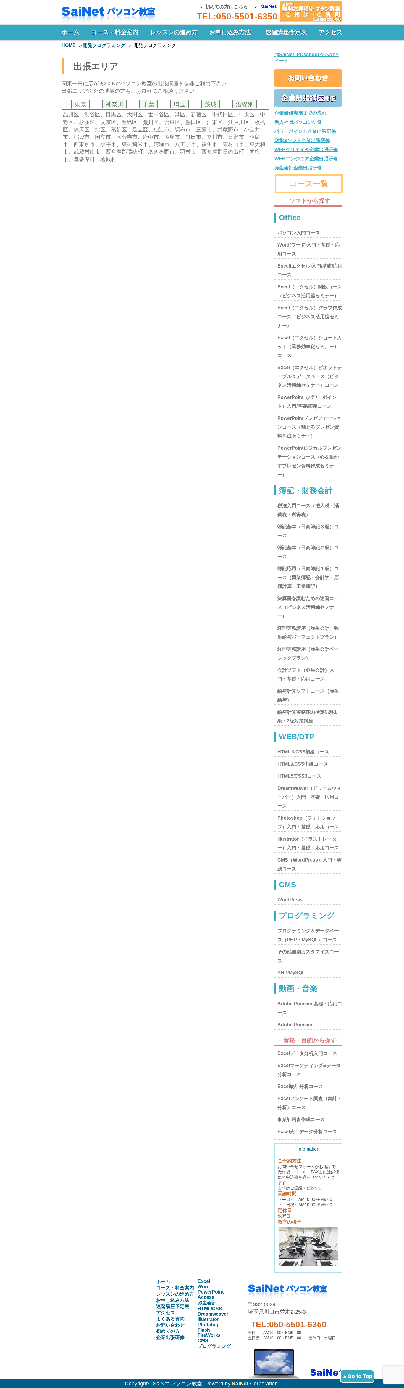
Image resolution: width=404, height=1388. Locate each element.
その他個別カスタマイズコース (308, 956)
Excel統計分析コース (300, 1086)
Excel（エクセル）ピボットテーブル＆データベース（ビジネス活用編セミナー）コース (309, 376)
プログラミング (214, 1346)
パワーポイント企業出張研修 (305, 131)
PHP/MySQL (291, 972)
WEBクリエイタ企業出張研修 (306, 149)
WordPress (290, 899)
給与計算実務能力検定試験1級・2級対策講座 (307, 716)
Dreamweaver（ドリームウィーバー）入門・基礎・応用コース (309, 797)
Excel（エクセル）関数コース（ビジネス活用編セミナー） (309, 291)
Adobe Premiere (295, 1024)
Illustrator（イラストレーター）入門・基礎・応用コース (308, 843)
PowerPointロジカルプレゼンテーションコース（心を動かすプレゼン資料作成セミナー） (309, 461)
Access (206, 1297)
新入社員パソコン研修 (298, 122)
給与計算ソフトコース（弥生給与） (308, 695)
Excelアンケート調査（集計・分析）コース (309, 1103)
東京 (80, 104)
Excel (204, 1281)
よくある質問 (170, 1318)
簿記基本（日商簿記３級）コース (308, 531)
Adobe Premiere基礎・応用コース (309, 1008)
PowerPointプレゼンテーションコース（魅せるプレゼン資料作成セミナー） (309, 427)
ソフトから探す (310, 201)
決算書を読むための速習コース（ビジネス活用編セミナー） (308, 607)
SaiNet (240, 1384)
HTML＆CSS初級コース (303, 751)
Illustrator (208, 1319)
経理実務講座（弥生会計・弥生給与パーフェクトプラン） (308, 633)
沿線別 (244, 104)
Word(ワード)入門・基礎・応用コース (308, 249)
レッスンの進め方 (174, 32)
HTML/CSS (210, 1308)
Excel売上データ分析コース (307, 1131)
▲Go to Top (357, 1376)
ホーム (70, 32)
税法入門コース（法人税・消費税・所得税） (308, 510)
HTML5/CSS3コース (299, 776)
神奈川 (114, 104)
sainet (295, 1361)
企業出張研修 (170, 1337)
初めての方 (168, 1331)
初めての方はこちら (226, 6)
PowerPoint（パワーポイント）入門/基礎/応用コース (307, 402)
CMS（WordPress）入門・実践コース (309, 864)
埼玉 (179, 104)
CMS (203, 1340)
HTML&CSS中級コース (302, 763)
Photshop (209, 1324)
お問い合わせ (309, 11)
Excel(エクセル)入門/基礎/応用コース (309, 270)
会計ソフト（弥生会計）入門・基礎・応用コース (305, 674)
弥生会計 (207, 1302)
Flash (204, 1329)
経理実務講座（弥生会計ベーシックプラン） (308, 653)
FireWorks (209, 1335)
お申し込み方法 (230, 32)
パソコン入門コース (298, 232)
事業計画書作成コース (301, 1119)
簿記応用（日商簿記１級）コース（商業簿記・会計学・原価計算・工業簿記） (308, 577)
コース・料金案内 (114, 32)
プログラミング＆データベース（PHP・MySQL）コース (308, 935)
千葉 (148, 104)
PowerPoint (211, 1291)
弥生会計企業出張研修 (298, 167)
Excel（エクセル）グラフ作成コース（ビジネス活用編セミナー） (309, 316)
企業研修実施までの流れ (300, 112)
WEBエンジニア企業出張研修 (306, 158)
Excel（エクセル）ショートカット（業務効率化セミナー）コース (309, 346)
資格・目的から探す (310, 1040)
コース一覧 (308, 183)
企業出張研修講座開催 (308, 98)
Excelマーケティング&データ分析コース (309, 1070)
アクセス (330, 32)
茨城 (210, 104)
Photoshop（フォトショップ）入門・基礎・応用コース (308, 822)
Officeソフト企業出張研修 (302, 140)
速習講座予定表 (286, 32)
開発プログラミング (104, 45)
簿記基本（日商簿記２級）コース (308, 552)
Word (204, 1286)
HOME (69, 45)
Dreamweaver (213, 1314)
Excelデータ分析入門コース (307, 1053)
